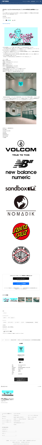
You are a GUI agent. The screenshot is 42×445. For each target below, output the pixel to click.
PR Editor (15, 424)
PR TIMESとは (4, 416)
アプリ (13, 3)
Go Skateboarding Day (29, 322)
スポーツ (4, 317)
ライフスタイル (32, 3)
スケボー (4, 322)
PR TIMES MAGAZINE (17, 420)
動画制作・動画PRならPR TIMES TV (19, 417)
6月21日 (36, 322)
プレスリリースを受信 (26, 1)
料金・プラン (4, 418)
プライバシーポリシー (13, 440)
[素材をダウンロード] (13, 20)
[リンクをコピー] (15, 20)
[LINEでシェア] (10, 20)
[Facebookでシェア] (8, 20)
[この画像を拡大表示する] (6, 299)
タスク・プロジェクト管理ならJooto (33, 415)
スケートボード (10, 322)
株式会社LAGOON (21, 355)
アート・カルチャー (11, 317)
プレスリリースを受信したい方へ (6, 420)
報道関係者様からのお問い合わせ (31, 440)
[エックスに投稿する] (6, 20)
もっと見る (39, 386)
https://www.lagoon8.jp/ (6, 23)
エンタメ (16, 3)
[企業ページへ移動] (21, 349)
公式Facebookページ (5, 429)
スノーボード (17, 322)
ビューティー (21, 3)
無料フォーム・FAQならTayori (32, 417)
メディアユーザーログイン (21, 278)
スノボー (22, 322)
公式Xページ (4, 433)
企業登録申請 (33, 1)
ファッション (27, 3)
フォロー (21, 359)
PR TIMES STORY (16, 415)
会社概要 (7, 440)
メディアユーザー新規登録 (21, 283)
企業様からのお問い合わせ (16, 442)
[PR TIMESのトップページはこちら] (5, 1)
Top (1, 3)
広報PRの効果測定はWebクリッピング (19, 422)
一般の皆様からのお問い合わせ (25, 442)
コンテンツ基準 (19, 440)
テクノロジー (5, 3)
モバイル (9, 3)
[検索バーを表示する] (40, 1)
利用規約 (24, 440)
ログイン (37, 1)
